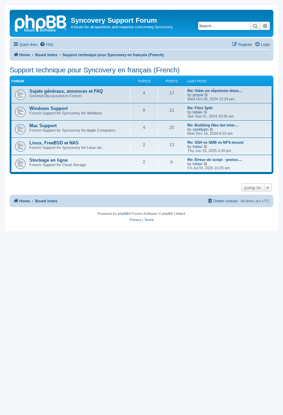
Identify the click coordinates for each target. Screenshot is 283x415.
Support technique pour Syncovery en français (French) (95, 70)
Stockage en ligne (48, 160)
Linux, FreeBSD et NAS (54, 142)
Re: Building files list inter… (212, 125)
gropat (198, 95)
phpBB (123, 213)
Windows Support (48, 108)
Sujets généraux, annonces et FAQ (66, 91)
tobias (198, 112)
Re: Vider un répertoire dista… (214, 91)
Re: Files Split (200, 108)
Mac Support (43, 125)
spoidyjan (200, 129)
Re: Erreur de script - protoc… (214, 160)
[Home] (41, 22)
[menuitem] (46, 44)
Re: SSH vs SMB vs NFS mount (215, 142)
